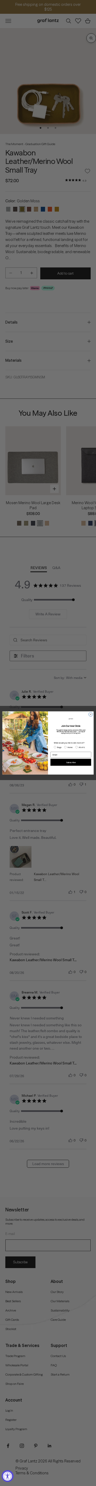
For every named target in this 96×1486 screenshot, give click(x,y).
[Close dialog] (91, 714)
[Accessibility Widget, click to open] (8, 1476)
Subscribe (71, 762)
